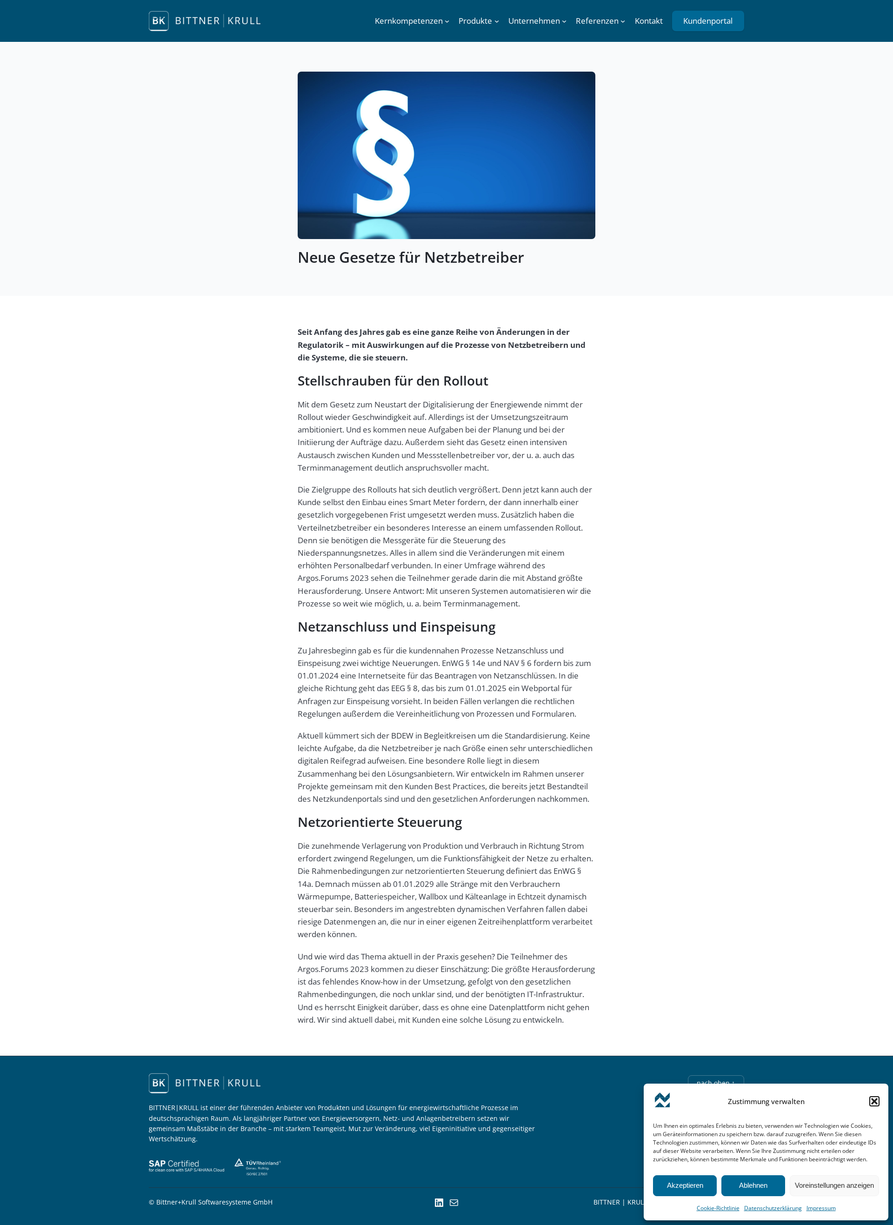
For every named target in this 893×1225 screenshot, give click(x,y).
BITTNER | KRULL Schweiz (633, 1202)
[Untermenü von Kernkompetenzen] (447, 21)
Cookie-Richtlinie (718, 1208)
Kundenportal (708, 20)
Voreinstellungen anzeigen (834, 1185)
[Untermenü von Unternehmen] (564, 21)
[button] (874, 1101)
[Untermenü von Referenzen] (622, 21)
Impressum (821, 1208)
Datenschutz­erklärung (773, 1208)
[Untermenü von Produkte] (496, 21)
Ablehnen (753, 1185)
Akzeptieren (685, 1185)
